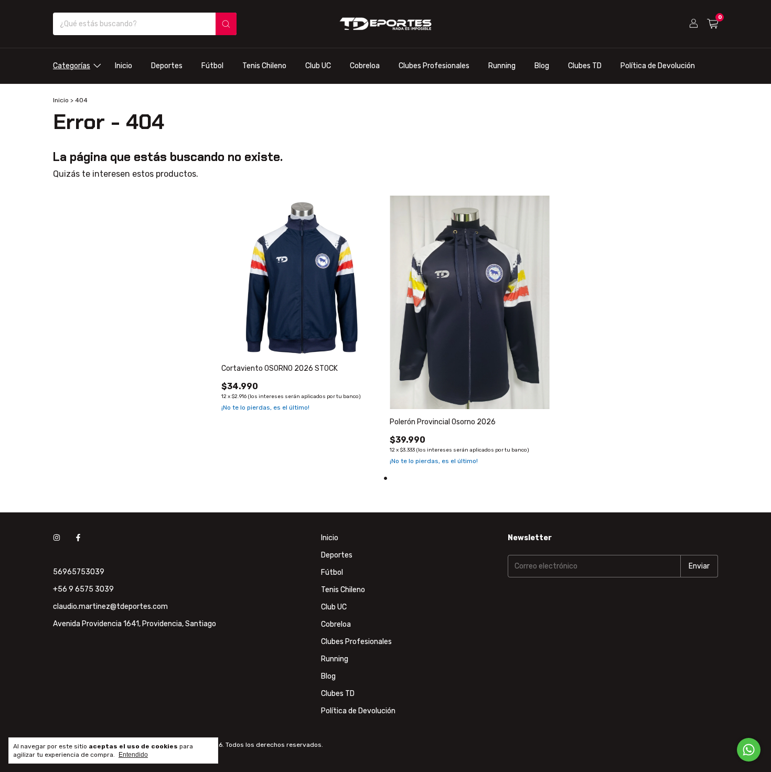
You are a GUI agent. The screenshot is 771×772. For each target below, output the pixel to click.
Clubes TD (585, 65)
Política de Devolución (657, 65)
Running (502, 65)
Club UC (318, 65)
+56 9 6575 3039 (83, 589)
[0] (712, 24)
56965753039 (78, 571)
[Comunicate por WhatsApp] (749, 750)
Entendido (133, 754)
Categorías (71, 65)
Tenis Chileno (264, 65)
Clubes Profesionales (434, 65)
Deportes (167, 65)
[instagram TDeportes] (56, 537)
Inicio (123, 65)
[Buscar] (226, 24)
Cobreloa (365, 65)
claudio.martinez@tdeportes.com (110, 606)
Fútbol (212, 65)
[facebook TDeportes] (78, 537)
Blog (541, 65)
